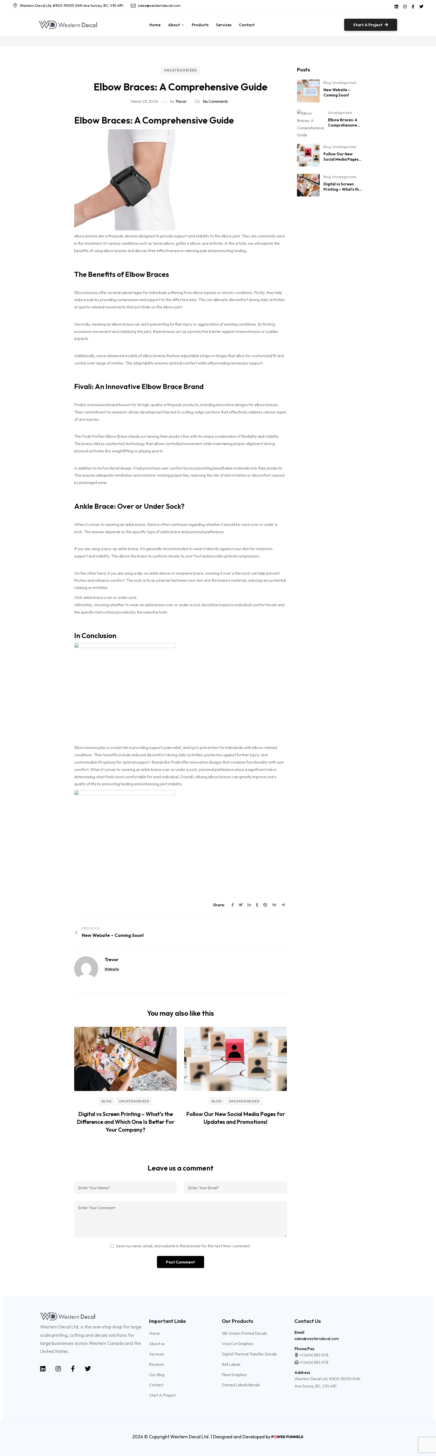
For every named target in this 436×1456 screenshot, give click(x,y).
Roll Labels (231, 1364)
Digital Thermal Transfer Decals (249, 1353)
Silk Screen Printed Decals (244, 1333)
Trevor (181, 101)
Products (200, 24)
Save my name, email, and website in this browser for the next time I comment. (183, 1245)
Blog (107, 1101)
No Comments (215, 101)
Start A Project (162, 1395)
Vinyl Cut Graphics (237, 1343)
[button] (370, 25)
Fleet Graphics (234, 1374)
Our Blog (157, 1374)
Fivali (78, 404)
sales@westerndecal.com (159, 5)
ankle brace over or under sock (110, 597)
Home (154, 24)
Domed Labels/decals (241, 1384)
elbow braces (85, 235)
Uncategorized (180, 70)
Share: (219, 904)
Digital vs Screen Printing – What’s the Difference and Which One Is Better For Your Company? (125, 1121)
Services (223, 24)
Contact (247, 24)
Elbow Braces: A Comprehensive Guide (343, 125)
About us (157, 1343)
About (174, 24)
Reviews (156, 1364)
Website (111, 968)
